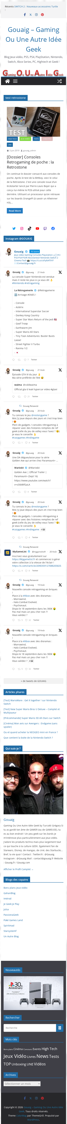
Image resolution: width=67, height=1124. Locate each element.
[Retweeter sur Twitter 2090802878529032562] (20, 360)
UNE (10, 145)
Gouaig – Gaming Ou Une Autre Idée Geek (33, 39)
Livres (31, 1056)
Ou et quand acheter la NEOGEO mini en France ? (31, 732)
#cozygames (19, 437)
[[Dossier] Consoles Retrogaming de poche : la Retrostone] (33, 122)
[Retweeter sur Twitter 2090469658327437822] (20, 492)
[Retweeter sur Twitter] (20, 406)
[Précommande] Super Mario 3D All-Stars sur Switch (32, 718)
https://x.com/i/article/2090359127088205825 (36, 565)
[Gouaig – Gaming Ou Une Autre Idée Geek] (7, 81)
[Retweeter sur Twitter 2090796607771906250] (20, 396)
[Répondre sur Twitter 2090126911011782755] (14, 620)
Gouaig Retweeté (30, 406)
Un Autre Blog (11, 936)
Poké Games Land (13, 920)
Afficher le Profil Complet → (19, 869)
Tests (36, 139)
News (42, 1056)
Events (37, 1049)
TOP (7, 1064)
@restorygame (39, 415)
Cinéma (18, 1049)
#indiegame (32, 437)
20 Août (41, 410)
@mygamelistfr (39, 551)
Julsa (6, 909)
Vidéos (40, 1064)
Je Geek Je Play (11, 903)
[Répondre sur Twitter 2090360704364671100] (14, 571)
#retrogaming (32, 283)
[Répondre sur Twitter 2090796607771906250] (14, 396)
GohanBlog (9, 893)
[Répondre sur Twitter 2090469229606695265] (14, 442)
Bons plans (8, 1049)
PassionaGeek (11, 914)
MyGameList (20, 551)
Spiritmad (9, 925)
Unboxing (47, 139)
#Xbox (26, 595)
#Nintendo (18, 283)
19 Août (41, 585)
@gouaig (30, 272)
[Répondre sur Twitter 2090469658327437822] (14, 492)
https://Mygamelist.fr (23, 559)
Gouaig (16, 272)
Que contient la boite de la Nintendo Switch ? (28, 737)
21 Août (41, 272)
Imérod (7, 898)
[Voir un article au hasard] (59, 81)
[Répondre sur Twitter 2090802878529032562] (14, 360)
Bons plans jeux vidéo (15, 887)
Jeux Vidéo (25, 139)
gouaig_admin (29, 150)
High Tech (12, 139)
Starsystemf (10, 930)
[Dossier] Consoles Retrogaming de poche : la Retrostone (30, 162)
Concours (27, 1049)
